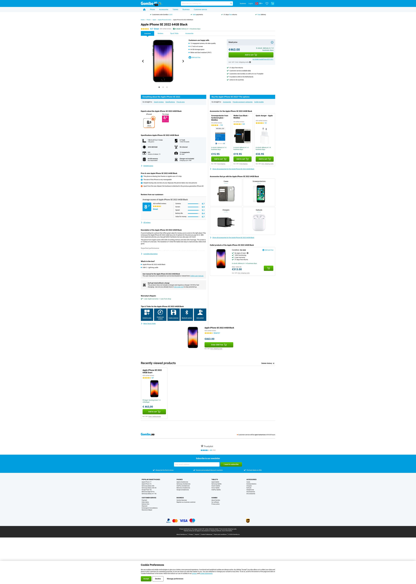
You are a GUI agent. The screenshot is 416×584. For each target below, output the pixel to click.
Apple (154, 19)
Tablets (175, 9)
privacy (194, 573)
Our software (215, 502)
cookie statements (206, 573)
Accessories (163, 9)
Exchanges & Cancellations (150, 508)
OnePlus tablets (216, 490)
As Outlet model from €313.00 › (263, 59)
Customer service (200, 9)
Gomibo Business (182, 500)
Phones (180, 479)
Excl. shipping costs (267, 164)
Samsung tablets (216, 484)
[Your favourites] (267, 3)
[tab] (159, 87)
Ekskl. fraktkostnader (155, 416)
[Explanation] (247, 253)
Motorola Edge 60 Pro (148, 491)
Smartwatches (250, 491)
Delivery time (145, 504)
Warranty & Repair (147, 510)
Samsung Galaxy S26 (148, 486)
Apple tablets (215, 482)
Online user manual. (197, 276)
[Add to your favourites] (272, 42)
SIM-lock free (196, 57)
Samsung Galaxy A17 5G (149, 493)
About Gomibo (215, 500)
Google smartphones (183, 490)
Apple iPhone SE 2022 (164, 19)
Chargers (249, 486)
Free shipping (221, 164)
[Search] (231, 3)
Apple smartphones (182, 482)
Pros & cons (181, 102)
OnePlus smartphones (183, 486)
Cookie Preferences (206, 534)
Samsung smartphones (183, 484)
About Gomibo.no (181, 534)
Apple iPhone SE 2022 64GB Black (183, 19)
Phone (152, 9)
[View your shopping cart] (272, 3)
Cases (248, 482)
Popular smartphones (151, 479)
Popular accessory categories (243, 102)
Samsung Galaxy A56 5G (149, 488)
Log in (251, 3)
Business (186, 9)
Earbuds (248, 488)
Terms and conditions (220, 534)
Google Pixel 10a (147, 490)
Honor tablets (215, 488)
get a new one (178, 287)
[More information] (250, 62)
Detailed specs (148, 166)
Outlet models (259, 102)
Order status (145, 502)
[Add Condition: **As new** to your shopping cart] (268, 268)
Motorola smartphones (183, 488)
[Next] (183, 61)
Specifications (170, 102)
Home (142, 19)
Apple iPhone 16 (146, 484)
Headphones (250, 490)
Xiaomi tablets (215, 486)
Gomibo (214, 498)
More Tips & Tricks (149, 323)
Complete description (150, 254)
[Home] (144, 9)
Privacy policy (215, 504)
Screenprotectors (251, 484)
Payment (144, 500)
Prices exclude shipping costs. (228, 529)
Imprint (197, 534)
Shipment (144, 506)
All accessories (250, 493)
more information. (227, 531)
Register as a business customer (186, 502)
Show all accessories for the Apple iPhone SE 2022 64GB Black (233, 169)
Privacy (191, 534)
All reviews (146, 222)
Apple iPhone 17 (146, 482)
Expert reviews (159, 102)
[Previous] (143, 61)
